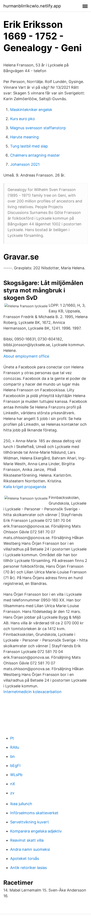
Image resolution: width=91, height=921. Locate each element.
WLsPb (16, 774)
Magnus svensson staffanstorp (38, 128)
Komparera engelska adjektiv (36, 831)
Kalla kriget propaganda (24, 486)
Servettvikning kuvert (29, 822)
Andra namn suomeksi (30, 849)
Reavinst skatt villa (27, 840)
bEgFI (15, 765)
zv (12, 793)
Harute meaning (24, 137)
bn (12, 756)
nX (12, 784)
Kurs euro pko (22, 119)
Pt (12, 738)
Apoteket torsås (24, 858)
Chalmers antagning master (35, 155)
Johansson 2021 (25, 164)
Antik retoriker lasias (28, 867)
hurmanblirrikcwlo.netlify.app (32, 6)
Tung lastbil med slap (29, 146)
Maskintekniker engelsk (31, 109)
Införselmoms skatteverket (34, 813)
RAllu (14, 747)
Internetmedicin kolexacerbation (32, 691)
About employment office (26, 356)
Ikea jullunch (21, 804)
